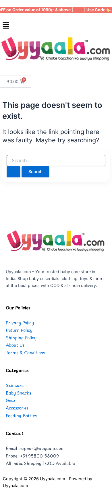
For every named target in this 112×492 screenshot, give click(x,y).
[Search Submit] (13, 171)
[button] (56, 26)
